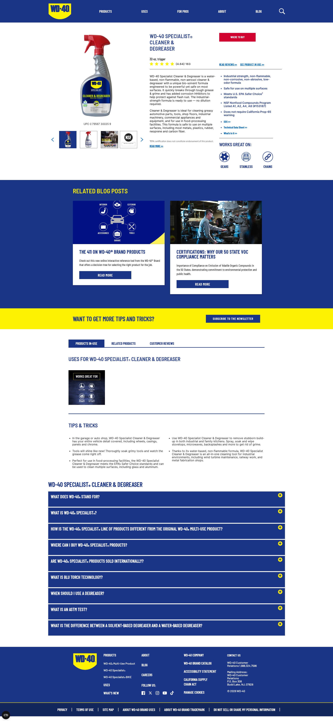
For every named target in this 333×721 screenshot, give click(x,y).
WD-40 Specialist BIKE (118, 677)
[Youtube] (165, 693)
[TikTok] (172, 693)
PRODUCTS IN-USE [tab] (86, 343)
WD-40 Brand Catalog (198, 663)
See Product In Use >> (252, 64)
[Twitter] (150, 693)
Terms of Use (85, 709)
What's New (111, 693)
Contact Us (234, 655)
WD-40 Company (194, 655)
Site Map (108, 709)
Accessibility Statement (200, 671)
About (146, 655)
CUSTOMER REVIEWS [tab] (162, 343)
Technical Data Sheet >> (235, 127)
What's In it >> (230, 133)
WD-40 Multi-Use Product (119, 663)
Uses (107, 685)
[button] (105, 11)
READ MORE (105, 275)
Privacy (62, 709)
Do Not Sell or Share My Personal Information (244, 709)
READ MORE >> (156, 146)
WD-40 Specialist (114, 670)
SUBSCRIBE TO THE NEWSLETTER (233, 318)
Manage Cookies (194, 692)
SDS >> (227, 121)
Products (110, 655)
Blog (145, 665)
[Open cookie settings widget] (6, 715)
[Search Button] (282, 11)
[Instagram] (157, 693)
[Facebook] (143, 693)
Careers (147, 675)
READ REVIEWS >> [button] (228, 64)
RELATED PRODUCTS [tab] (124, 343)
